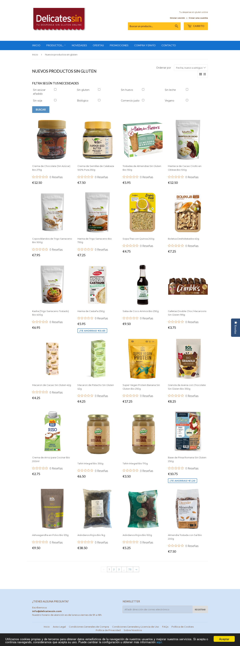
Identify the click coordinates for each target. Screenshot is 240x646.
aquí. (159, 642)
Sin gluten (83, 89)
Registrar (200, 609)
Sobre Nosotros (133, 630)
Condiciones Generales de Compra (89, 626)
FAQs (165, 626)
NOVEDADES (79, 45)
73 (130, 569)
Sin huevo (127, 89)
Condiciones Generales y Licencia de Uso (135, 626)
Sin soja (37, 100)
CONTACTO (168, 45)
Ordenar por (163, 67)
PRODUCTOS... (55, 45)
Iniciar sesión (177, 18)
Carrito (198, 25)
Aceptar (224, 639)
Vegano (169, 100)
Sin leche (170, 89)
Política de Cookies (182, 626)
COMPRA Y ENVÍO (145, 45)
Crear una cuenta (198, 18)
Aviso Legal (59, 626)
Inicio (35, 54)
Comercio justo (130, 100)
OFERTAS (98, 45)
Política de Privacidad (108, 630)
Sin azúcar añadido (39, 91)
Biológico (82, 100)
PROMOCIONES (119, 45)
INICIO (36, 45)
